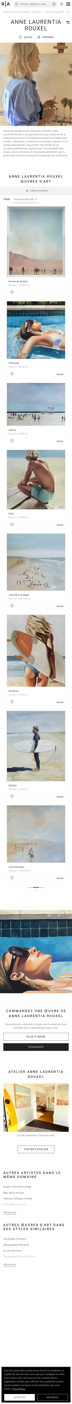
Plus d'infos (36, 1036)
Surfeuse (13, 691)
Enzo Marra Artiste (15, 1204)
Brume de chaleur (18, 281)
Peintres (36, 11)
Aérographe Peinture (16, 1244)
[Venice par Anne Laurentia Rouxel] (36, 404)
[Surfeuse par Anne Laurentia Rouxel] (36, 651)
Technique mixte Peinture (19, 1256)
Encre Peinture (12, 1250)
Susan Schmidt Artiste (17, 1186)
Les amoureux (16, 866)
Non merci (52, 1397)
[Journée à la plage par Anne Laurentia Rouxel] (36, 562)
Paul (11, 513)
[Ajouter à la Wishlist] (12, 292)
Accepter (19, 1397)
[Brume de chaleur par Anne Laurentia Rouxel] (36, 241)
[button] (68, 4)
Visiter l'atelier (36, 1149)
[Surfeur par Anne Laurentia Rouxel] (36, 746)
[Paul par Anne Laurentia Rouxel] (36, 479)
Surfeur (13, 785)
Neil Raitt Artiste (13, 1192)
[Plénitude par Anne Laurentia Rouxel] (36, 330)
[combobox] (24, 199)
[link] (54, 4)
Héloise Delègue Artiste (17, 1198)
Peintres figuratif (54, 11)
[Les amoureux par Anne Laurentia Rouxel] (36, 834)
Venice (12, 430)
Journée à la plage (19, 594)
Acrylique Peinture (14, 1238)
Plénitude (14, 363)
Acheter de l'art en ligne (16, 11)
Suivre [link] (25, 37)
